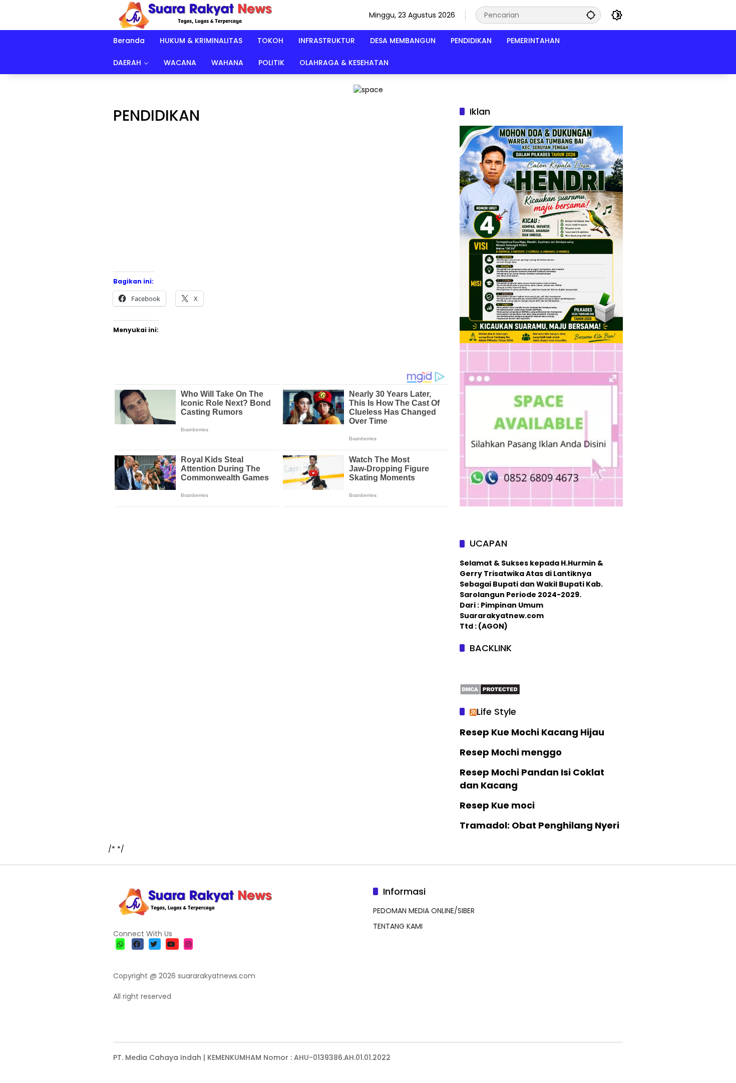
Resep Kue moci (497, 805)
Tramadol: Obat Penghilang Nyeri (539, 825)
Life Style (496, 711)
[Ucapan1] (368, 89)
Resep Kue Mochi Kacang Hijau (532, 732)
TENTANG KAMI (398, 926)
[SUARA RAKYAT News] (194, 15)
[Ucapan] (541, 234)
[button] (591, 15)
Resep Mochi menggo (511, 752)
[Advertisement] (281, 201)
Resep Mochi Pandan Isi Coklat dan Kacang (532, 778)
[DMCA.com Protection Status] (490, 689)
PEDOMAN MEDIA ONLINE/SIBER (424, 911)
